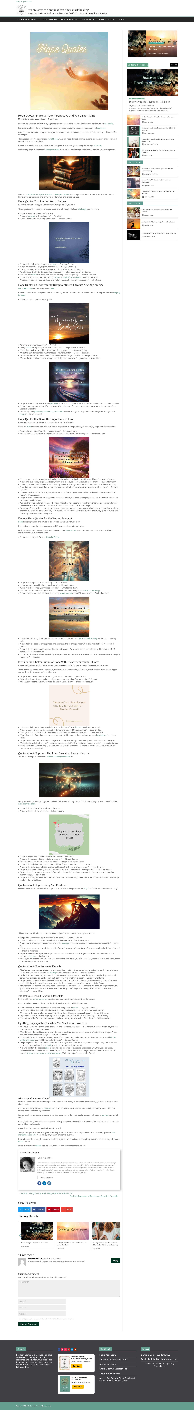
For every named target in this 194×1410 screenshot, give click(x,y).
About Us (160, 1363)
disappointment (52, 149)
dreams (78, 727)
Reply (115, 1260)
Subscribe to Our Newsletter (113, 1359)
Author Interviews (108, 1364)
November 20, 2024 (151, 174)
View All (174, 65)
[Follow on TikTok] (65, 1349)
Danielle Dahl (44, 1157)
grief (47, 1048)
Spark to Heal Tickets (109, 1373)
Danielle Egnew (52, 537)
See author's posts (47, 1177)
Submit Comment (28, 1324)
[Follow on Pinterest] (68, 1349)
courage (65, 943)
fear (54, 264)
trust (29, 426)
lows (52, 288)
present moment (65, 593)
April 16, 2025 (149, 186)
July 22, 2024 (148, 215)
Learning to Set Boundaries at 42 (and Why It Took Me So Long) (159, 129)
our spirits (108, 124)
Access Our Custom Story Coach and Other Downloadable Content (117, 1379)
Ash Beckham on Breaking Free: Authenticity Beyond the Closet (158, 151)
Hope (20, 522)
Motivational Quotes (26, 19)
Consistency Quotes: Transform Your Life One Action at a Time (158, 192)
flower (75, 1007)
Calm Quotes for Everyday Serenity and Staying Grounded (157, 211)
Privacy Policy (159, 1366)
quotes (38, 1146)
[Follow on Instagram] (62, 1349)
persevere (48, 1108)
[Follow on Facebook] (59, 1349)
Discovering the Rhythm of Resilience (149, 101)
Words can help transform (58, 756)
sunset (29, 347)
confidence (102, 735)
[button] (118, 1236)
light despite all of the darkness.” (68, 277)
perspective (71, 530)
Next (174, 43)
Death (121, 19)
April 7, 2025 (148, 225)
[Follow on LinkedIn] (72, 1349)
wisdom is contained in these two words (44, 1053)
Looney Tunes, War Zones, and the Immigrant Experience (156, 181)
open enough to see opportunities (48, 411)
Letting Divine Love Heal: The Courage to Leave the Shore (158, 118)
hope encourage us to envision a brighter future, (49, 194)
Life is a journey (25, 288)
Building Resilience (69, 19)
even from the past (26, 804)
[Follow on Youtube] (75, 1349)
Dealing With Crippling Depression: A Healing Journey (159, 233)
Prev (130, 43)
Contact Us (149, 1363)
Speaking (170, 1363)
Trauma (101, 19)
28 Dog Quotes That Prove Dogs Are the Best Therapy (158, 222)
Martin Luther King (91, 590)
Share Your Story (107, 1354)
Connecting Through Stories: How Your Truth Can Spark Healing (158, 140)
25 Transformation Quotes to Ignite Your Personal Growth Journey (157, 170)
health (34, 274)
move (20, 1141)
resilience (101, 128)
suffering (52, 972)
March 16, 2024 (149, 237)
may (85, 888)
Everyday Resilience (48, 19)
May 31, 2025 (148, 156)
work (49, 1045)
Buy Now (76, 1366)
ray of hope (53, 139)
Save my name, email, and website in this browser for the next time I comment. (47, 1319)
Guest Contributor (148, 106)
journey (53, 403)
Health (111, 19)
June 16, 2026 (136, 106)
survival (105, 1115)
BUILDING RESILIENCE (137, 98)
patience (31, 216)
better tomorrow (40, 999)
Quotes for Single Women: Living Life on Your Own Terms (151, 47)
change (32, 956)
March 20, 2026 (149, 133)
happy (22, 414)
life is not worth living (88, 638)
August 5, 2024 (149, 197)
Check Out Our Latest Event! (113, 1368)
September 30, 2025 (151, 144)
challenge (82, 209)
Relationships (88, 19)
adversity (98, 145)
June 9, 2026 (148, 122)
